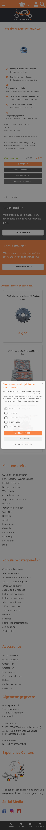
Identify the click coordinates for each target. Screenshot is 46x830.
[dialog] (23, 415)
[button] (23, 444)
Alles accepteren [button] (23, 433)
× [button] (42, 383)
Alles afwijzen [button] (23, 439)
